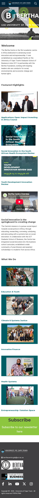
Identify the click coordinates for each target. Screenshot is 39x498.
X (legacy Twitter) (24, 483)
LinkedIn (9, 483)
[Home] (14, 451)
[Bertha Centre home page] (20, 17)
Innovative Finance (10, 349)
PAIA (19, 493)
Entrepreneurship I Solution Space (18, 410)
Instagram (31, 483)
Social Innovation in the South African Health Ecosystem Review (18, 152)
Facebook (3, 483)
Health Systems (9, 381)
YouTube (17, 483)
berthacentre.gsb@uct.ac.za (13, 457)
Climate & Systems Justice (14, 320)
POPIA (15, 493)
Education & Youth (10, 292)
